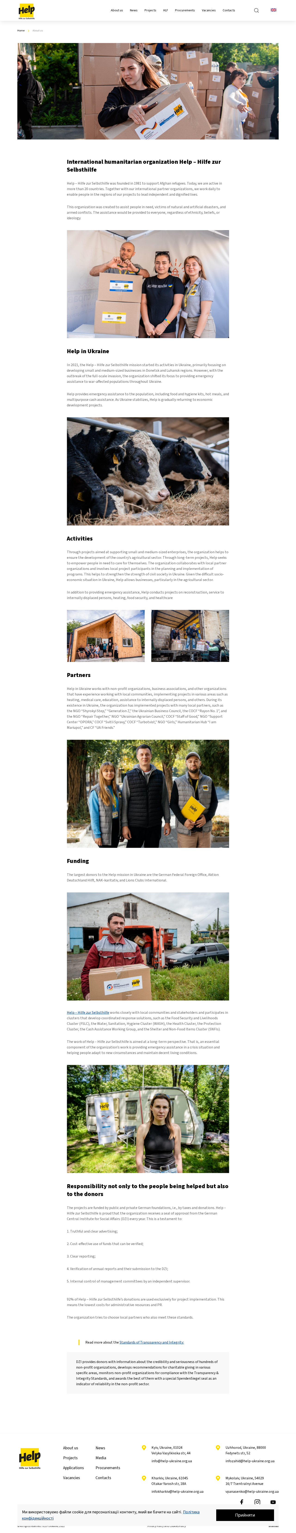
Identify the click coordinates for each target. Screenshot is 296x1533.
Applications (73, 1468)
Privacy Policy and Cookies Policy (167, 1526)
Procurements (185, 10)
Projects (150, 10)
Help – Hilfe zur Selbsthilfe (88, 1012)
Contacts (229, 10)
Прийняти (245, 1515)
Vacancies (209, 10)
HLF (165, 10)
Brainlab (274, 1526)
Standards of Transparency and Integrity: (152, 1342)
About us (117, 10)
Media (101, 1458)
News (134, 10)
